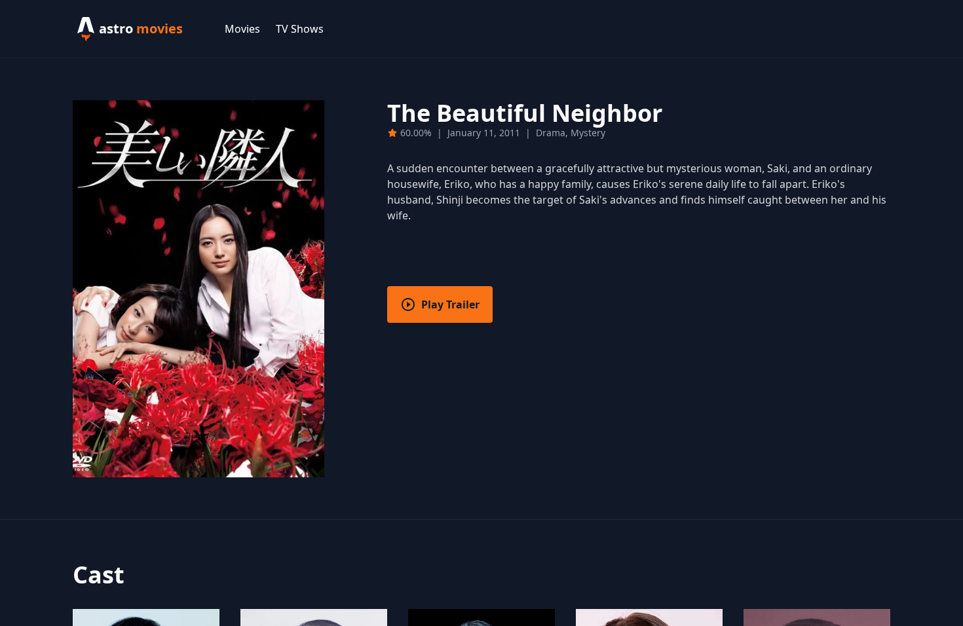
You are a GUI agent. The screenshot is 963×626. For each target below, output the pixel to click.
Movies (242, 29)
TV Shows (300, 29)
